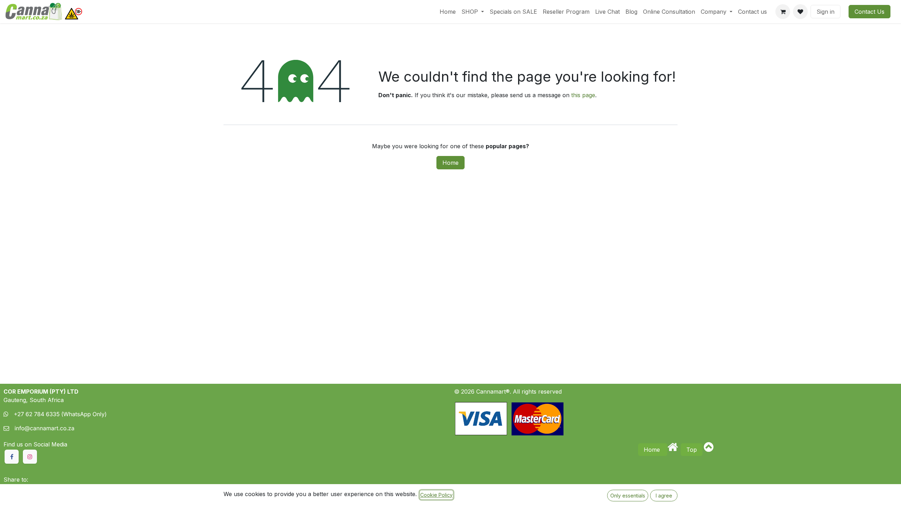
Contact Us (869, 11)
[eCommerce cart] (782, 11)
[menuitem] (448, 12)
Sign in (825, 11)
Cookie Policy (436, 495)
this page (583, 95)
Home (450, 162)
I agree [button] (664, 496)
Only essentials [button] (627, 496)
